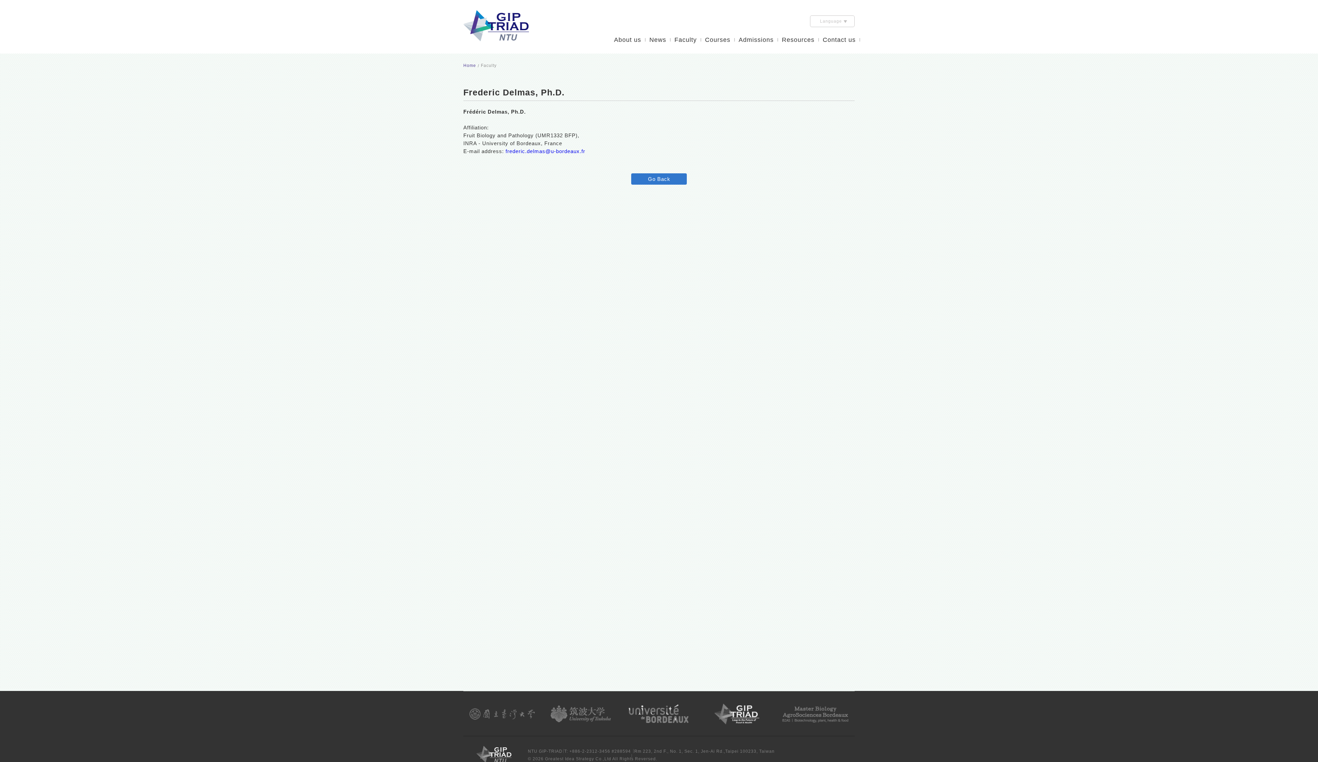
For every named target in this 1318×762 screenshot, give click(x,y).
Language (831, 21)
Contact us (839, 39)
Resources (798, 39)
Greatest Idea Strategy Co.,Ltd (578, 759)
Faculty (685, 39)
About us (627, 39)
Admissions (756, 39)
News (657, 39)
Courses (717, 39)
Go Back (659, 179)
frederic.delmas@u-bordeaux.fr (545, 151)
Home (469, 65)
